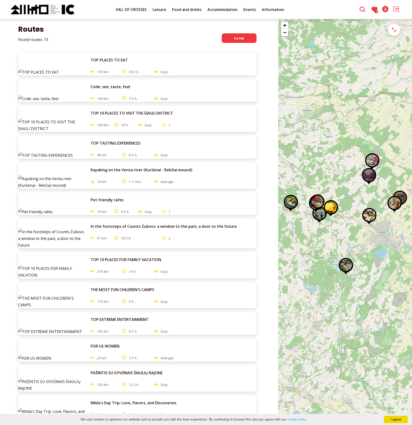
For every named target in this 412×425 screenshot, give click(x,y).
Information (273, 9)
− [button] (284, 32)
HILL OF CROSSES (131, 9)
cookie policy (297, 419)
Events (249, 9)
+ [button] (284, 25)
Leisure (159, 9)
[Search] (363, 9)
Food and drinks (186, 9)
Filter (239, 38)
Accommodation (222, 9)
